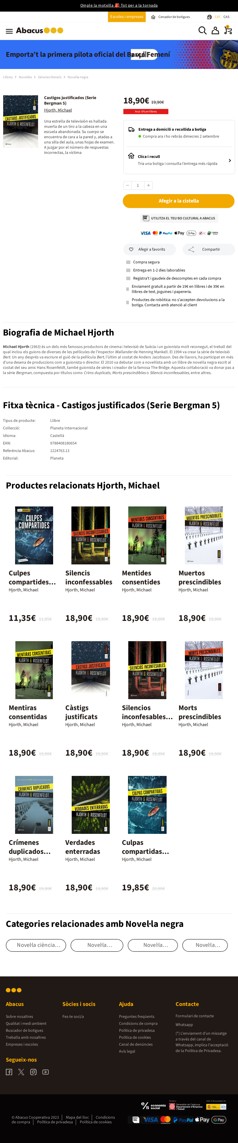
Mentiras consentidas (28, 712)
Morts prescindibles (199, 712)
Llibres (8, 77)
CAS (226, 16)
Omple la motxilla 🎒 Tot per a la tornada (119, 5)
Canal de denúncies (136, 1044)
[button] (215, 31)
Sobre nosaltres (19, 1017)
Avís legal (127, 1051)
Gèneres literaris (50, 77)
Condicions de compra (138, 1024)
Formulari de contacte (195, 1016)
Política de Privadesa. (203, 1051)
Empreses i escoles (22, 1044)
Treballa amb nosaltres (26, 1037)
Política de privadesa (137, 1030)
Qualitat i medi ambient (26, 1024)
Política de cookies (135, 1037)
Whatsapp (184, 1025)
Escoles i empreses (126, 17)
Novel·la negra (78, 77)
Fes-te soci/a (73, 1017)
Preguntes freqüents (136, 1017)
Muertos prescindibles (199, 577)
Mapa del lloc (77, 1117)
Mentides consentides (141, 577)
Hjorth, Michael (58, 110)
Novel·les (26, 77)
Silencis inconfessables (88, 577)
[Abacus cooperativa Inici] (41, 34)
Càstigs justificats (81, 712)
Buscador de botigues (24, 1030)
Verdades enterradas (82, 847)
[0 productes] (228, 33)
